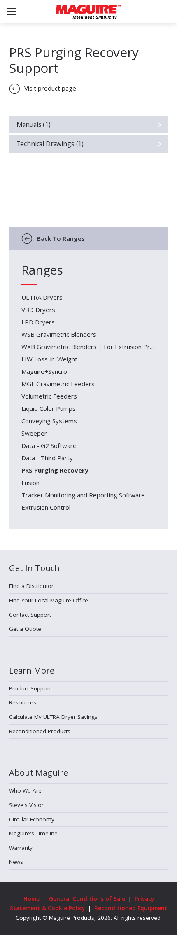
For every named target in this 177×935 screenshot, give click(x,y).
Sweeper (34, 433)
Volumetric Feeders (49, 396)
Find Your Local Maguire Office (48, 600)
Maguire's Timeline (33, 833)
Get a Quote (25, 628)
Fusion (30, 482)
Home (31, 898)
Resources (22, 702)
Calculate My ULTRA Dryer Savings (53, 716)
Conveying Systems (49, 421)
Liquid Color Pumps (48, 408)
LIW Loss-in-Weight (49, 359)
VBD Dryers (38, 309)
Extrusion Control (45, 507)
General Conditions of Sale (87, 898)
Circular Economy (31, 819)
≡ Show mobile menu (11, 11)
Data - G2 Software (49, 445)
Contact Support (30, 614)
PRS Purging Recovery (54, 470)
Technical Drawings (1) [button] (50, 143)
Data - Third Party (47, 458)
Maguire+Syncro (44, 371)
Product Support (30, 688)
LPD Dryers (38, 322)
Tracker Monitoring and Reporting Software (83, 495)
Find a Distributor (31, 586)
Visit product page (50, 88)
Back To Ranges (61, 238)
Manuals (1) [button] (33, 124)
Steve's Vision (27, 805)
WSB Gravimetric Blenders (58, 334)
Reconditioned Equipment (131, 908)
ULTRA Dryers (42, 297)
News (16, 861)
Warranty (21, 847)
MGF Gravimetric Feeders (58, 384)
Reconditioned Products (39, 731)
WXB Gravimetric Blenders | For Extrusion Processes (88, 347)
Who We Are (25, 790)
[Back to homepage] (88, 12)
